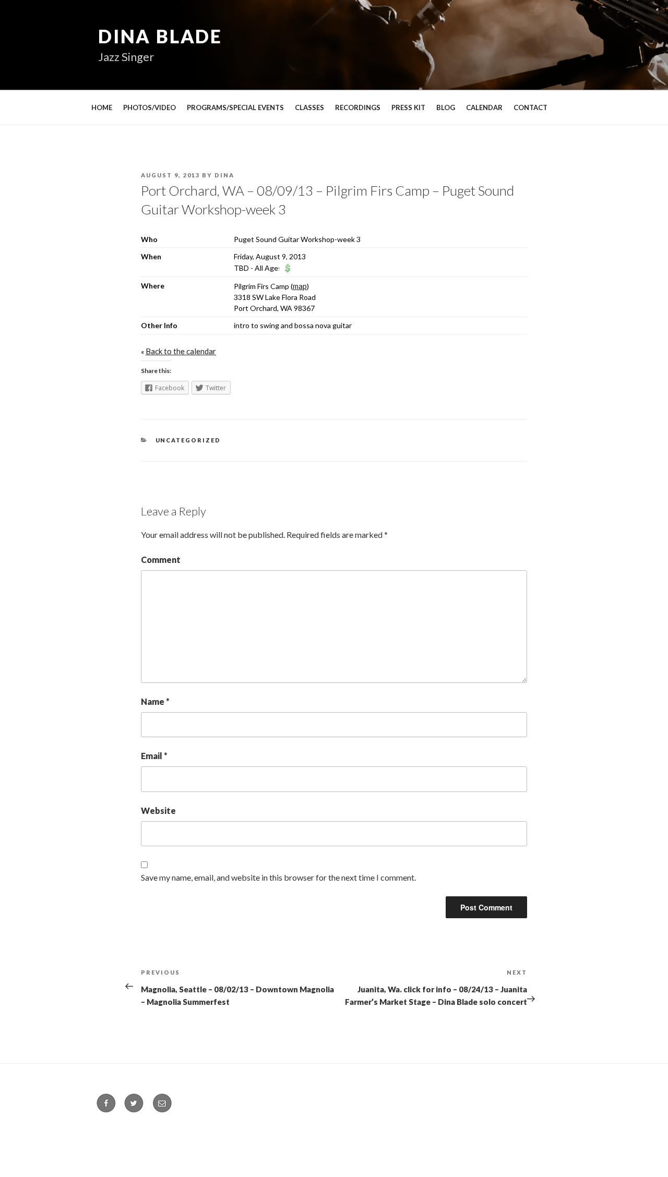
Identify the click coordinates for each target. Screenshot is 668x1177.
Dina (224, 175)
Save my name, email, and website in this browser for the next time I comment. (278, 877)
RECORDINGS (357, 107)
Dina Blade (160, 36)
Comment (161, 560)
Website (158, 810)
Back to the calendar (181, 351)
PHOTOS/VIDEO (149, 107)
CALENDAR (484, 107)
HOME (101, 107)
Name (155, 701)
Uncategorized (188, 440)
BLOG (445, 107)
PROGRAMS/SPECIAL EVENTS (235, 107)
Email (154, 756)
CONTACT (530, 107)
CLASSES (309, 107)
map (300, 286)
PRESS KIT (408, 107)
